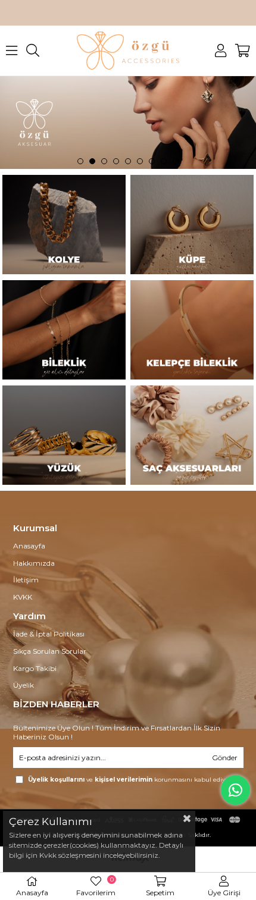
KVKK (22, 596)
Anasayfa (29, 545)
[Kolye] (63, 224)
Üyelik (23, 685)
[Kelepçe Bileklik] (191, 330)
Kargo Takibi (35, 668)
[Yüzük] (63, 435)
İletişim (26, 579)
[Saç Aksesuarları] (191, 435)
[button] (80, 161)
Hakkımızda (34, 563)
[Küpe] (191, 224)
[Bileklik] (63, 330)
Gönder (225, 757)
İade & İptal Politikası (49, 633)
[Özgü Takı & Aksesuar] (128, 122)
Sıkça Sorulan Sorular (49, 651)
